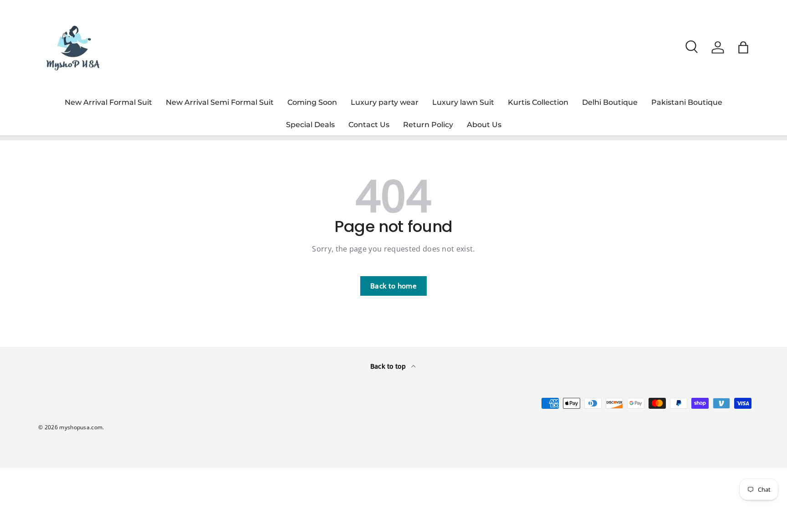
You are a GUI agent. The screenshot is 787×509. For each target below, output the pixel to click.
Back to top (389, 366)
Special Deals (310, 124)
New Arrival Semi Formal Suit (220, 102)
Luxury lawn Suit (463, 102)
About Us (484, 124)
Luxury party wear (385, 102)
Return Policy (428, 124)
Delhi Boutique (610, 102)
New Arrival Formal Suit (108, 102)
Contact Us (368, 124)
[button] (743, 47)
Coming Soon (312, 102)
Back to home (393, 285)
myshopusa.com (80, 427)
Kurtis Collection (538, 102)
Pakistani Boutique (686, 102)
